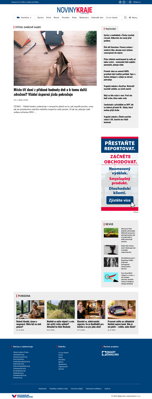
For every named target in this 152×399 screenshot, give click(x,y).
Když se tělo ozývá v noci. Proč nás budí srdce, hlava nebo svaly (118, 97)
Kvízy (74, 17)
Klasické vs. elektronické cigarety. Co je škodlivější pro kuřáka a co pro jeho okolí (90, 324)
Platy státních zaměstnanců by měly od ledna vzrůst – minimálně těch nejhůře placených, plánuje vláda (120, 62)
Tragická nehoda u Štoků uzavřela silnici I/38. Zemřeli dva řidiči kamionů (117, 119)
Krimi (48, 17)
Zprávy (40, 17)
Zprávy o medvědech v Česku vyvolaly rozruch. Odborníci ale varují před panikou (119, 38)
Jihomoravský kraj (20, 357)
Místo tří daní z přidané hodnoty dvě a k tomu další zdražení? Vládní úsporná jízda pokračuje (50, 92)
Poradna (65, 17)
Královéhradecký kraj (21, 361)
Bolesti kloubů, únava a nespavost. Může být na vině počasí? (28, 324)
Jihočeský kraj (18, 354)
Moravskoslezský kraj (21, 366)
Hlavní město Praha (20, 352)
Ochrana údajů (77, 388)
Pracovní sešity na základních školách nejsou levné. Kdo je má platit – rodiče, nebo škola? (122, 324)
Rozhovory (84, 17)
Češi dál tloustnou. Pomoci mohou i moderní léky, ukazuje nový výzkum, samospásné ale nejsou (118, 50)
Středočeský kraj (19, 375)
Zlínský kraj (17, 377)
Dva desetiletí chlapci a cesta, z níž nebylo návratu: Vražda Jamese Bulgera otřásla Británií (127, 278)
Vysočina (25, 17)
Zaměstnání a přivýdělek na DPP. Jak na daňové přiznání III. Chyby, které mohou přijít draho (118, 107)
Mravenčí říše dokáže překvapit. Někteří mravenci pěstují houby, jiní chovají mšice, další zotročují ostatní (128, 235)
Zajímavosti (63, 366)
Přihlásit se (137, 2)
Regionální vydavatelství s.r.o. (129, 396)
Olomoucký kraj (19, 368)
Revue (56, 17)
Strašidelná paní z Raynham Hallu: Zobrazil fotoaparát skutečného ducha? (128, 263)
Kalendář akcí (97, 17)
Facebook (120, 2)
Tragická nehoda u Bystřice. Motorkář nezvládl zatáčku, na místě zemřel (119, 87)
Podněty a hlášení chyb (59, 388)
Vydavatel (42, 388)
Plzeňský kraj (18, 373)
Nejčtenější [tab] (110, 29)
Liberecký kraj (18, 364)
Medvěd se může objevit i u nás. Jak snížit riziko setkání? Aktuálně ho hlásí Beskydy (61, 324)
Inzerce (107, 388)
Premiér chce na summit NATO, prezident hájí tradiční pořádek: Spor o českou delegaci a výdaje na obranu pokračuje (119, 75)
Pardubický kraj (19, 371)
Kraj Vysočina (18, 359)
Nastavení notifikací (93, 388)
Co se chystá (111, 17)
